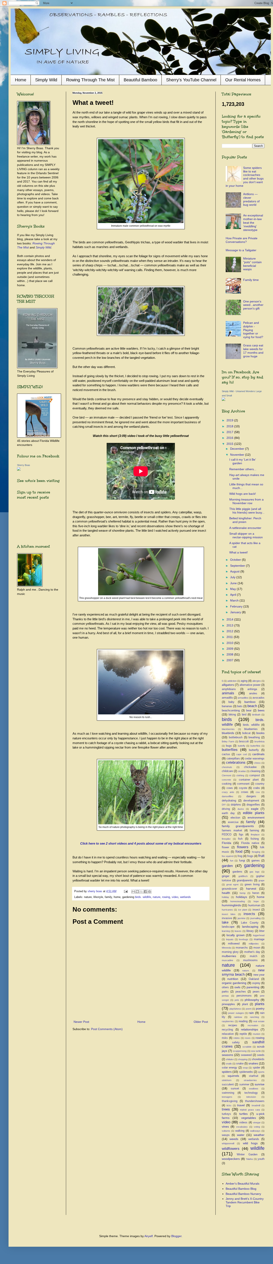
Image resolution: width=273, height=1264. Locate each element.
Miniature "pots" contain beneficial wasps (252, 264)
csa (258, 792)
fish (240, 838)
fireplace (255, 834)
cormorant (243, 783)
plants (259, 1004)
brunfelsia (259, 741)
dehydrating (229, 800)
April (233, 594)
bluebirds (228, 733)
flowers (242, 847)
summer (244, 1084)
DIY (224, 804)
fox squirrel (227, 856)
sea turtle (256, 1051)
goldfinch (243, 876)
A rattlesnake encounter (245, 528)
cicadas (242, 771)
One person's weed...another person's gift (253, 305)
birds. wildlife (143, 897)
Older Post (201, 1021)
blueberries (251, 729)
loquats (230, 939)
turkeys (226, 1113)
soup (245, 1067)
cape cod (241, 754)
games (255, 860)
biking (232, 714)
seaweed (246, 1055)
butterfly (254, 750)
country (259, 783)
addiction (232, 681)
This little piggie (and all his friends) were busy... (246, 510)
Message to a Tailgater (241, 250)
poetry (260, 1008)
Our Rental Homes (243, 79)
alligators (228, 684)
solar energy (229, 1067)
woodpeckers (231, 1158)
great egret (232, 884)
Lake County (249, 922)
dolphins (236, 804)
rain (251, 1012)
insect (256, 909)
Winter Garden (247, 1154)
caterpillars (233, 758)
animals (228, 693)
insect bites (228, 914)
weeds (233, 1139)
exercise (233, 822)
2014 (230, 619)
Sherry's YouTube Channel (191, 79)
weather (259, 1135)
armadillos (243, 697)
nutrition (232, 979)
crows (244, 792)
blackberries (228, 729)
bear (248, 710)
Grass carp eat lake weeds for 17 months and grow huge (253, 351)
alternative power (250, 684)
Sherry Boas (23, 465)
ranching (254, 1017)
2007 (230, 660)
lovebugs (243, 939)
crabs (256, 788)
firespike (226, 839)
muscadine (227, 960)
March (235, 600)
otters (225, 987)
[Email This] (133, 891)
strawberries (250, 1080)
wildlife (257, 1148)
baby (231, 702)
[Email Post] (126, 891)
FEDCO (226, 834)
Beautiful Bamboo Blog (241, 1188)
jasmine (241, 918)
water (240, 1135)
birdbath (256, 714)
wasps (226, 1135)
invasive (227, 918)
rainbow (238, 1017)
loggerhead (258, 935)
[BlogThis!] (137, 891)
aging (244, 680)
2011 (230, 637)
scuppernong (240, 1051)
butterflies (230, 750)
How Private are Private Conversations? (241, 240)
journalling (255, 918)
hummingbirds (231, 905)
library (250, 931)
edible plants (253, 813)
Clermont (226, 775)
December (237, 448)
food (238, 851)
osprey (256, 983)
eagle (254, 808)
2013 (230, 625)
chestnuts (227, 767)
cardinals (258, 754)
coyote (243, 788)
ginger (225, 876)
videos (243, 1122)
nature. (246, 970)
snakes (253, 1063)
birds (227, 719)
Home (20, 79)
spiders (227, 1071)
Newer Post (81, 1021)
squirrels (233, 1075)
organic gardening (234, 983)
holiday (225, 897)
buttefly (241, 745)
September (238, 565)
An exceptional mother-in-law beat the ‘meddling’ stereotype (253, 222)
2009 (230, 648)
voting (257, 1126)
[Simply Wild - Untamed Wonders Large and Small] (223, 399)
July (233, 577)
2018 (230, 426)
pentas (225, 995)
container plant (249, 779)
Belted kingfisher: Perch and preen (245, 520)
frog (240, 856)
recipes (232, 1025)
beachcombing (231, 710)
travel (241, 1105)
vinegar (257, 1122)
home (260, 897)
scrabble (247, 1046)
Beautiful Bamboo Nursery (243, 1193)
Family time (251, 280)
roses (248, 1038)
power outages (236, 1013)
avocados (258, 697)
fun (231, 860)
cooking (226, 783)
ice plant (242, 909)
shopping (242, 1059)
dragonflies (253, 804)
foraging (256, 852)
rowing (166, 897)
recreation (253, 1025)
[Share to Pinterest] (149, 891)
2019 (230, 420)
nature (156, 897)
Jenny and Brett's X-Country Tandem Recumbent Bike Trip (245, 1202)
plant (245, 1004)
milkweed (234, 943)
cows (230, 788)
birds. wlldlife (251, 724)
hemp (242, 893)
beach (252, 706)
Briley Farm (228, 741)
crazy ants (228, 792)
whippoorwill (228, 1143)
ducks (241, 809)
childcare (227, 771)
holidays (241, 897)
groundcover (229, 888)
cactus (226, 754)
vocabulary (242, 1126)
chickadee (250, 767)
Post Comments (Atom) (107, 1029)
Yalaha (249, 1159)
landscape (228, 926)
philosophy (252, 999)
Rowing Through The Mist (90, 79)
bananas (227, 706)
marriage (259, 939)
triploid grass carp (250, 1109)
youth (261, 1158)
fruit (261, 856)
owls (237, 987)
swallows (253, 1088)
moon (256, 947)
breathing (254, 737)
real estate (258, 1021)
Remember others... (242, 469)
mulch (253, 956)
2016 (230, 437)
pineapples (228, 1004)
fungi (242, 860)
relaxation (228, 1033)
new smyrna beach (243, 972)
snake (240, 1063)
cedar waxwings (254, 758)
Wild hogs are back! (242, 493)
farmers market (232, 830)
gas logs (255, 871)
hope (256, 901)
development (251, 800)
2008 (230, 654)
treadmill (256, 1105)
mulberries (229, 956)
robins (236, 1038)
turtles (243, 1113)
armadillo (227, 697)
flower (225, 847)
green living (252, 884)
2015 (230, 443)
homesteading (237, 901)
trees (226, 1109)
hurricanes (227, 909)
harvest (251, 888)
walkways (255, 1131)
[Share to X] (141, 891)
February (236, 606)
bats (240, 706)
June (234, 583)
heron (255, 893)
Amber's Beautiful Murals (242, 1183)
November (237, 454)
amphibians (229, 689)
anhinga (252, 689)
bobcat (246, 733)
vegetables (248, 1118)
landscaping (250, 926)
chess (257, 763)
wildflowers (231, 1149)
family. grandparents (238, 826)
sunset (235, 1088)
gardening (254, 865)
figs (241, 834)
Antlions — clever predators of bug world (251, 199)
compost (254, 775)
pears (256, 991)
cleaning (255, 771)
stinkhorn (226, 1080)
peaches (240, 991)
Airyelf (148, 1236)
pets (237, 1000)
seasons (227, 1055)
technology (251, 1092)
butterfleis (255, 745)
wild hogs (250, 1143)
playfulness (235, 1008)
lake (225, 922)
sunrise (259, 1084)
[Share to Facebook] (145, 891)
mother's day (252, 951)
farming (254, 830)
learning (226, 931)
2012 (230, 631)
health (226, 893)
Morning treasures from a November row (246, 501)
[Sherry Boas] (18, 469)
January (236, 612)
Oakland (254, 979)
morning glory (230, 951)
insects (249, 914)
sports (261, 1072)
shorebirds (258, 1059)
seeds (260, 1055)
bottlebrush (236, 737)
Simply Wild (46, 79)
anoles (253, 693)
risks (225, 1037)
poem (248, 1008)
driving (226, 808)
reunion (256, 1034)
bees (261, 710)
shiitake (230, 1059)
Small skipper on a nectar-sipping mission (246, 535)
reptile (243, 1033)
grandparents (245, 880)
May (233, 589)
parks (225, 991)
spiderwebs (246, 1071)
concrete (226, 779)
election (235, 817)
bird (244, 714)
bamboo (250, 702)
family (251, 822)
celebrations (235, 762)
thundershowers (254, 1101)
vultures (226, 1131)
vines (225, 1126)
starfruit (253, 1075)
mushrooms (250, 960)
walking (239, 1130)
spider (256, 1067)
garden (227, 866)
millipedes (254, 943)
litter (261, 931)
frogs (250, 856)
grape (261, 880)
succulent (228, 1084)
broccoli (244, 741)
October (236, 559)
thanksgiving (229, 1101)
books (260, 733)
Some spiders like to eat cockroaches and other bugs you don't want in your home (245, 176)
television (251, 1097)
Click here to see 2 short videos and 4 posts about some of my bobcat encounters (140, 843)
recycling (227, 1029)
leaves (238, 931)
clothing (240, 775)
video (175, 897)
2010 (230, 643)
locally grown (236, 935)
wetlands (185, 897)
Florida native (250, 843)
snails (229, 1063)
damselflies (227, 796)
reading (243, 1021)
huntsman (254, 905)
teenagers (227, 1097)
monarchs (242, 947)
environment (256, 817)
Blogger (176, 1236)
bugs (229, 745)
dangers (251, 796)
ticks (229, 1105)
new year (259, 974)
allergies (256, 681)
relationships (249, 1029)
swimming (228, 1092)
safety (236, 1042)
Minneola (226, 947)
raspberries (228, 1021)
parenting (253, 987)
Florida (226, 843)
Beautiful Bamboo (140, 79)
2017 (230, 432)
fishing (255, 838)
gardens (237, 871)
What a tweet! (238, 552)
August (235, 571)
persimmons (244, 995)
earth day (228, 813)
